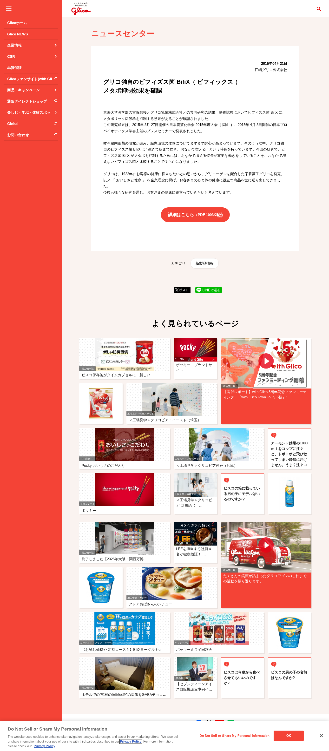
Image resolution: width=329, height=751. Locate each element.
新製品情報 (205, 263)
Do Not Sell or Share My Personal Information (235, 736)
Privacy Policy (130, 741)
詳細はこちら (195, 214)
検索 (318, 8)
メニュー (8, 8)
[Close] (321, 735)
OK (288, 736)
